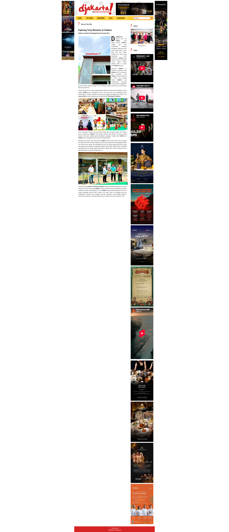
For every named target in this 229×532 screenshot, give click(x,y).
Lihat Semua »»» (142, 45)
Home (79, 18)
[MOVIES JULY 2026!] (68, 30)
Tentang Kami (114, 528)
